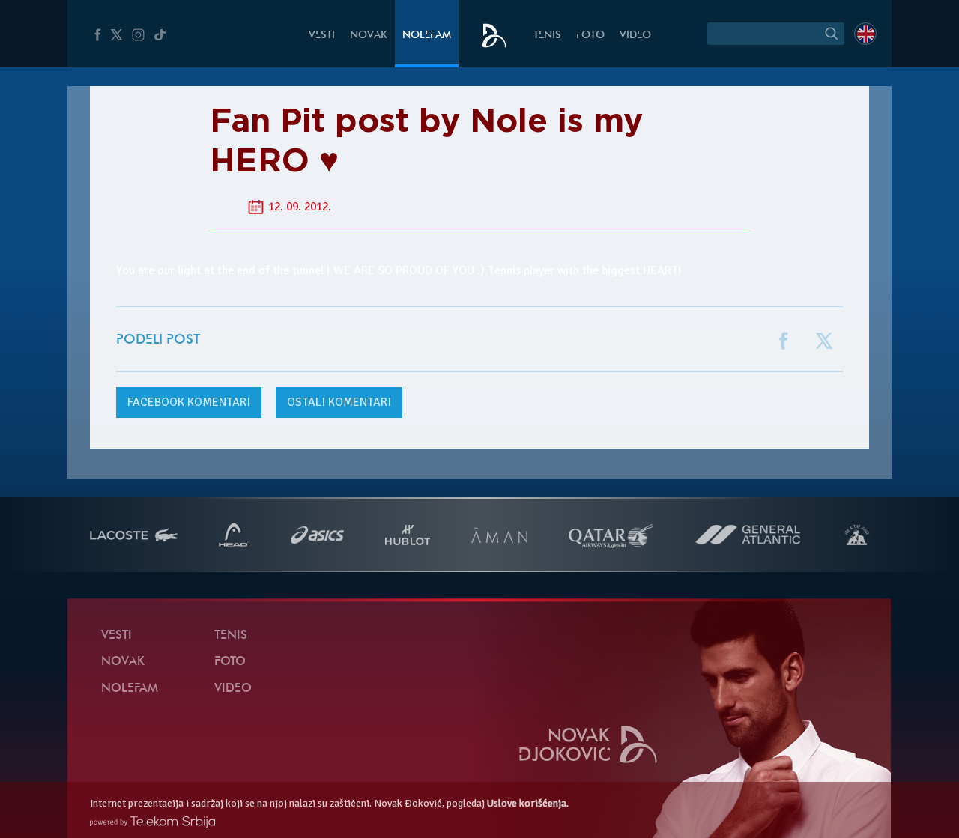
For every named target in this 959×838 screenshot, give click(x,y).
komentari (188, 402)
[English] (865, 33)
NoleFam (426, 35)
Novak (368, 35)
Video (635, 35)
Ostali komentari (339, 402)
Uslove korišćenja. (528, 803)
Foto (590, 35)
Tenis (547, 35)
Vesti (322, 35)
